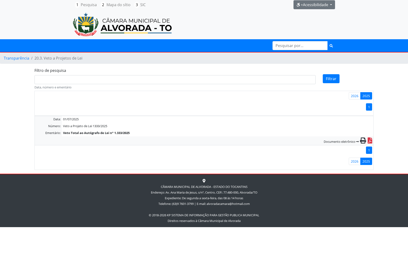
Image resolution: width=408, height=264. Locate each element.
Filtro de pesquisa (50, 70)
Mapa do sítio (116, 4)
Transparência (16, 58)
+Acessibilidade (314, 4)
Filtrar (331, 78)
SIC (141, 4)
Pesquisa (86, 4)
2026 (354, 96)
